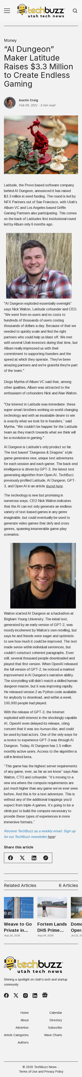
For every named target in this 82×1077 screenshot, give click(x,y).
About (25, 1020)
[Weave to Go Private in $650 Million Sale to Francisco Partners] (18, 907)
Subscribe (55, 1027)
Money (10, 40)
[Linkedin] (35, 995)
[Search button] (75, 11)
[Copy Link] (45, 857)
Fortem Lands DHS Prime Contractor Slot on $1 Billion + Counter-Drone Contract (52, 927)
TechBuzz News (45, 1067)
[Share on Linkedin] (34, 858)
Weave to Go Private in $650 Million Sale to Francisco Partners (18, 927)
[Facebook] (6, 995)
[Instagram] (25, 995)
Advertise (22, 1027)
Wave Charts (53, 1035)
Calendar (55, 1012)
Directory (56, 1020)
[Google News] (45, 995)
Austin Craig (28, 100)
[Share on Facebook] (10, 857)
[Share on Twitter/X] (22, 858)
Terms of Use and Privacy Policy (41, 1071)
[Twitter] (16, 995)
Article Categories (16, 1035)
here (51, 837)
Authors (23, 1042)
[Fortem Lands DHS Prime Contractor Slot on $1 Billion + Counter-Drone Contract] (52, 907)
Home (25, 1012)
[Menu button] (7, 11)
